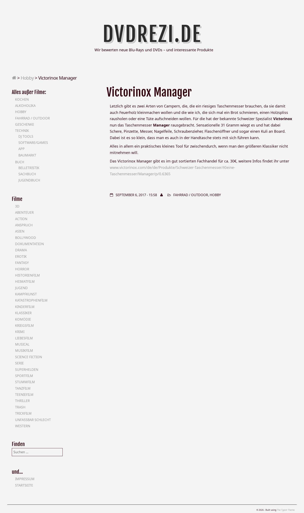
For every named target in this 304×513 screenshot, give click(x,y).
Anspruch (24, 225)
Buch (19, 162)
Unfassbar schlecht (33, 420)
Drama (21, 250)
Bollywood (25, 237)
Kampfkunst (26, 294)
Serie (19, 363)
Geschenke (24, 124)
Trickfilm (23, 413)
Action (21, 219)
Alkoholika (25, 105)
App (21, 149)
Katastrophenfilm (31, 300)
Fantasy (22, 262)
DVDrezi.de (152, 34)
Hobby (27, 78)
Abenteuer (24, 212)
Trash (20, 407)
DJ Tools (25, 136)
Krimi (19, 331)
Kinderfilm (25, 306)
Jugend (21, 288)
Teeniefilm (24, 394)
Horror (22, 269)
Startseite (24, 485)
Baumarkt (27, 155)
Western (22, 426)
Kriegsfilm (24, 325)
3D (17, 206)
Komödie (23, 319)
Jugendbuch (29, 180)
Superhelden (26, 369)
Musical (22, 344)
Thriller (22, 400)
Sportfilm (24, 375)
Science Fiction (28, 357)
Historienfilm (27, 275)
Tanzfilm (23, 388)
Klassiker (23, 313)
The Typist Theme (286, 509)
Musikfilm (24, 350)
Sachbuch (27, 174)
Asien (19, 231)
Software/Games (33, 142)
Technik (22, 130)
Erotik (21, 256)
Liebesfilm (24, 338)
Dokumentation (29, 244)
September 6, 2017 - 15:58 (136, 195)
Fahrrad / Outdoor (190, 195)
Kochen (22, 99)
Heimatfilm (25, 281)
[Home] (14, 78)
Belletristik (28, 168)
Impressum (25, 479)
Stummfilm (25, 382)
